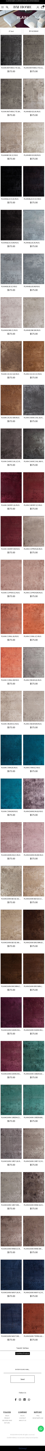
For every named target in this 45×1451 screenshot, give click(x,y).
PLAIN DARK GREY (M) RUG (11, 1205)
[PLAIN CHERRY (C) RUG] (34, 487)
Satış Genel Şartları (32, 1437)
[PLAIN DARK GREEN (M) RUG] (34, 1100)
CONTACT (22, 1418)
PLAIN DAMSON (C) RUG (10, 855)
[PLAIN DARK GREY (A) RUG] (11, 1143)
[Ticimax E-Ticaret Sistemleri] (22, 1449)
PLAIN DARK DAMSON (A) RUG (11, 1030)
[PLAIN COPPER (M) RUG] (34, 575)
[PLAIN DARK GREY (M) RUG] (11, 1187)
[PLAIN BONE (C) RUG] (11, 312)
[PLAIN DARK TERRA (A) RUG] (34, 1318)
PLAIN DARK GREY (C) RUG (34, 1161)
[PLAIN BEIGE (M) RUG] (34, 137)
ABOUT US (22, 1420)
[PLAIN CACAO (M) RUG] (11, 400)
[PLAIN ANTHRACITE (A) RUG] (11, 50)
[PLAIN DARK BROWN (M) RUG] (34, 968)
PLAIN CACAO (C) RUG (33, 374)
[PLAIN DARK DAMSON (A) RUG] (11, 1012)
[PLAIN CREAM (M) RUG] (34, 706)
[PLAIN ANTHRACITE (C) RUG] (34, 50)
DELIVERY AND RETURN (7, 1422)
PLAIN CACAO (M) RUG (10, 418)
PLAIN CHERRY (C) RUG (33, 505)
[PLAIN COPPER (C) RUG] (11, 575)
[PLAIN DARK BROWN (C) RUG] (11, 968)
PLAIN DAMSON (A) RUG (33, 811)
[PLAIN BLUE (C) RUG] (11, 269)
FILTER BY (34, 31)
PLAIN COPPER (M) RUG (33, 593)
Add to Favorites (21, 68)
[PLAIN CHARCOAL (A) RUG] (34, 400)
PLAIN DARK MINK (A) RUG (34, 1205)
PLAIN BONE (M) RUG (32, 330)
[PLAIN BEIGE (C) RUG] (11, 137)
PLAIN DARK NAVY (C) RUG (34, 1292)
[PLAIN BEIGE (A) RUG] (34, 94)
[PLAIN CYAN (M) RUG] (11, 793)
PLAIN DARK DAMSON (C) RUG (34, 1030)
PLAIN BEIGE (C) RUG (9, 155)
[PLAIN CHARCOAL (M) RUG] (34, 443)
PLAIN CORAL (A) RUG (10, 636)
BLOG (22, 1415)
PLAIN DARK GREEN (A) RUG (34, 1074)
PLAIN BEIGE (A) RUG (32, 111)
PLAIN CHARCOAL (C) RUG (11, 461)
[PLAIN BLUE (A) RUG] (34, 225)
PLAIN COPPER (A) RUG (33, 549)
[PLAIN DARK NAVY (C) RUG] (34, 1275)
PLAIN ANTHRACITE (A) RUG (11, 68)
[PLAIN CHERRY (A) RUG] (11, 487)
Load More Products (22, 1353)
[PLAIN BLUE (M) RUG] (34, 269)
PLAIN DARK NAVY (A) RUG (11, 1292)
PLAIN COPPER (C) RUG (10, 593)
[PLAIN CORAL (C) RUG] (34, 619)
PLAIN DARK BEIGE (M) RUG (11, 942)
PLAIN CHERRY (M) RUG (10, 549)
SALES (7, 1415)
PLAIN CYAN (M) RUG (9, 811)
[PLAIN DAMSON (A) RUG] (34, 793)
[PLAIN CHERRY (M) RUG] (11, 531)
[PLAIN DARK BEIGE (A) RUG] (11, 881)
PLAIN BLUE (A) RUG (32, 243)
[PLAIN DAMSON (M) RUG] (34, 837)
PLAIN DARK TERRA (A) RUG (34, 1336)
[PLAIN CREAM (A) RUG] (34, 662)
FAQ (37, 1415)
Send (22, 1379)
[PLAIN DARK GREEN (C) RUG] (11, 1100)
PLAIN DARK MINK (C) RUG (11, 1249)
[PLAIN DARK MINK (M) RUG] (34, 1231)
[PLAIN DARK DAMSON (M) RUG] (11, 1056)
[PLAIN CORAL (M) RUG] (11, 662)
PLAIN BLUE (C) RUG (9, 286)
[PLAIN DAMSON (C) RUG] (11, 837)
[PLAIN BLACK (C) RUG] (34, 181)
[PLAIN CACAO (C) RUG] (34, 356)
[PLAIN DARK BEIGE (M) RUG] (11, 925)
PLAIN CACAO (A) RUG (10, 374)
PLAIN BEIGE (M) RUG (32, 155)
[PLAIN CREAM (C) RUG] (11, 706)
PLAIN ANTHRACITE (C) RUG (34, 68)
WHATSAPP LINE (38, 1418)
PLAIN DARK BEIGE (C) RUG (34, 899)
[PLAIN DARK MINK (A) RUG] (34, 1187)
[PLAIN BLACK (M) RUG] (11, 225)
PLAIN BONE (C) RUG (9, 330)
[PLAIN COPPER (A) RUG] (34, 531)
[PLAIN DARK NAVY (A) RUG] (11, 1275)
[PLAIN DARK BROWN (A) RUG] (34, 925)
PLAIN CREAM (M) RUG (33, 724)
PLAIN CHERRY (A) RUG (10, 505)
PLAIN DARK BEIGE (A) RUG (11, 899)
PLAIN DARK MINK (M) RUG (34, 1249)
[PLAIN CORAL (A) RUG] (11, 619)
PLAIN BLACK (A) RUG (9, 199)
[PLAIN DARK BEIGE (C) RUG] (34, 881)
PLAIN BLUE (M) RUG (32, 286)
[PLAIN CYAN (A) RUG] (11, 750)
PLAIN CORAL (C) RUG (32, 636)
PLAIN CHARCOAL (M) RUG (34, 461)
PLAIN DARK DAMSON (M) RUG (11, 1074)
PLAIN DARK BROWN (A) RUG (34, 942)
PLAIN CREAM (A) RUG (32, 680)
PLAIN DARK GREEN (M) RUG (34, 1117)
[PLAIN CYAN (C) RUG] (34, 750)
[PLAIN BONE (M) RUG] (34, 312)
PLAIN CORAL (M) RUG (10, 680)
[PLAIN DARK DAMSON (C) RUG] (34, 1012)
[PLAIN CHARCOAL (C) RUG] (11, 443)
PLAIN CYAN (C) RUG (32, 768)
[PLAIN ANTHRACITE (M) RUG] (11, 94)
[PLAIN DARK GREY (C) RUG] (34, 1143)
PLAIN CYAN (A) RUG (9, 768)
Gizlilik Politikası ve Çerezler (16, 1437)
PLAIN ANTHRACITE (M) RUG (11, 111)
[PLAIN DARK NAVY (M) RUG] (11, 1318)
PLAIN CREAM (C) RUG (10, 724)
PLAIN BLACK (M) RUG (10, 243)
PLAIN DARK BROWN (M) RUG (34, 986)
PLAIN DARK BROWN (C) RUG (11, 986)
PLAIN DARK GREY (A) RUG (11, 1161)
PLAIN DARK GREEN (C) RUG (11, 1117)
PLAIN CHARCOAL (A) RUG (34, 418)
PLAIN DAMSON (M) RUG (33, 855)
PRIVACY (7, 1418)
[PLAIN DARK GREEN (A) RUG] (34, 1056)
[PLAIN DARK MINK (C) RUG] (11, 1231)
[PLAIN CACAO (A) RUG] (11, 356)
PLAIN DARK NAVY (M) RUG (11, 1336)
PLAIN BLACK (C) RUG (32, 199)
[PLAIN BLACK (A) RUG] (11, 181)
